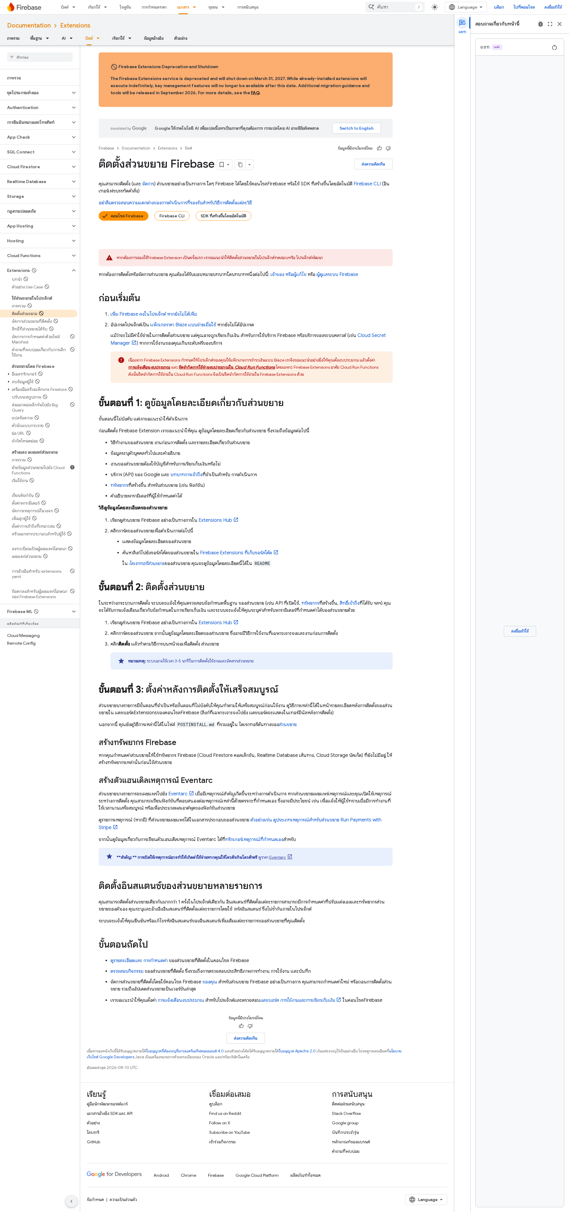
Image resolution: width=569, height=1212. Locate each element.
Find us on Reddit (225, 1113)
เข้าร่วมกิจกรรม (222, 1141)
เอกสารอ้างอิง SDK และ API (109, 1113)
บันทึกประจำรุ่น (345, 1132)
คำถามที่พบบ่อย (345, 1151)
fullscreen (550, 24)
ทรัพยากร (119, 485)
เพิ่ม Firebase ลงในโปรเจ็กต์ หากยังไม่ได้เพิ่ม (154, 314)
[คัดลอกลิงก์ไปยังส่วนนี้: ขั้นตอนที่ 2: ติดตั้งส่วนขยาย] (211, 587)
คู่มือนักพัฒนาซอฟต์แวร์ (107, 1104)
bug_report (540, 24)
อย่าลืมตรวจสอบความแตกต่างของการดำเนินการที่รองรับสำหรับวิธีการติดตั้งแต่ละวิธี (175, 203)
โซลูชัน (125, 7)
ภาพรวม (13, 38)
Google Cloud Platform (257, 1175)
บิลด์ (64, 7)
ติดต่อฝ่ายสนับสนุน (348, 1104)
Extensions (75, 25)
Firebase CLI (172, 216)
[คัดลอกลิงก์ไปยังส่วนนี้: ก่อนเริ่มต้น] (146, 298)
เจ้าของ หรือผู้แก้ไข (288, 274)
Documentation (29, 25)
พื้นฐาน (36, 38)
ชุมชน (213, 7)
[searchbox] (40, 57)
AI (64, 38)
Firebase (106, 148)
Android (161, 1175)
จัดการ (148, 184)
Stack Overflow (346, 1113)
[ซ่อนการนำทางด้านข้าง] (71, 1201)
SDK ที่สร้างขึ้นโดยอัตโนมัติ (223, 216)
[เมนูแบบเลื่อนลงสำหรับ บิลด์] (75, 7)
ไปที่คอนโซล (524, 7)
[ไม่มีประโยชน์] (388, 148)
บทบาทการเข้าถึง (186, 475)
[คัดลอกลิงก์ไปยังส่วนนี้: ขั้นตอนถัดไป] (154, 945)
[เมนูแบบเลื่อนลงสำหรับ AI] (73, 38)
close (559, 24)
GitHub (93, 1141)
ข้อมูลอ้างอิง (154, 38)
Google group (345, 1123)
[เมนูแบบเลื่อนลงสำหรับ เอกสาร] (196, 7)
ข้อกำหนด (95, 1199)
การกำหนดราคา (154, 7)
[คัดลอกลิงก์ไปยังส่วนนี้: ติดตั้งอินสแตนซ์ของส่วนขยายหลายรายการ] (268, 886)
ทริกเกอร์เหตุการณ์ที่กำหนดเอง (254, 839)
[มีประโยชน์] (379, 148)
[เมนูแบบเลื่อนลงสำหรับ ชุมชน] (225, 7)
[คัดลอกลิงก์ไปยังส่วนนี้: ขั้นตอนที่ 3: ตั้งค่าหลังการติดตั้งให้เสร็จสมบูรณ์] (284, 690)
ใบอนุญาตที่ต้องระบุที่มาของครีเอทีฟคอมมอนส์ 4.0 (185, 1051)
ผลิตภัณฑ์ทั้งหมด (305, 1175)
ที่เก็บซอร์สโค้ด (236, 553)
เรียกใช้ (94, 7)
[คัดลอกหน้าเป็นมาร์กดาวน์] (240, 165)
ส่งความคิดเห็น (373, 164)
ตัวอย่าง (180, 38)
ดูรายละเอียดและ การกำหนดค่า (139, 961)
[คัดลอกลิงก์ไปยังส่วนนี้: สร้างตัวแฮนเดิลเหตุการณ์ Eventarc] (218, 780)
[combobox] (395, 7)
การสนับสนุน (248, 7)
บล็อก (499, 7)
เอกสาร (183, 7)
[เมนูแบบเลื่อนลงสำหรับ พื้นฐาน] (49, 38)
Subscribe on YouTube (229, 1132)
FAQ (255, 92)
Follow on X (219, 1123)
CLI (367, 184)
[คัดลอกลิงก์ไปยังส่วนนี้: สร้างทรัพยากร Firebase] (182, 743)
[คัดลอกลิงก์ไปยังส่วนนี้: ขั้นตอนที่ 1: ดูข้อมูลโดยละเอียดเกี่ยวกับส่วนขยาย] (290, 403)
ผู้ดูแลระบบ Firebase (337, 274)
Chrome (188, 1175)
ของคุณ (209, 982)
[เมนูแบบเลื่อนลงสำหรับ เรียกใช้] (107, 7)
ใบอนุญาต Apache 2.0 (297, 1051)
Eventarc (178, 794)
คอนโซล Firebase (127, 216)
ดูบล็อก (215, 1104)
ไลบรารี (93, 1132)
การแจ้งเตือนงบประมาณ (181, 1000)
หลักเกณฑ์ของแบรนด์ (351, 1141)
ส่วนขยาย (288, 725)
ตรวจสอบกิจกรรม (127, 971)
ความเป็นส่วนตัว (123, 1199)
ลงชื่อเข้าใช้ (553, 7)
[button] (35, 93)
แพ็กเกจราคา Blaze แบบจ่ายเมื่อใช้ (183, 325)
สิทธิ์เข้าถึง (349, 603)
